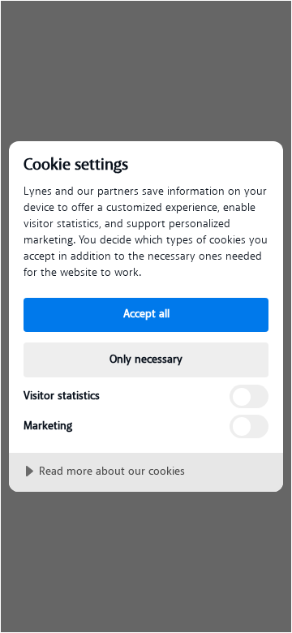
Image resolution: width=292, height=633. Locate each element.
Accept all (146, 314)
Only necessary (146, 359)
